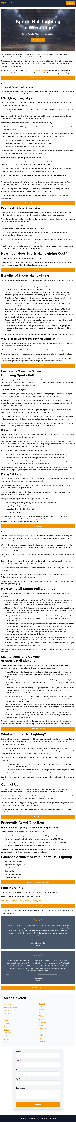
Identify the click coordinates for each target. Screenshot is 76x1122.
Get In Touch (38, 817)
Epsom (6, 1039)
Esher (40, 901)
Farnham (42, 1032)
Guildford (42, 1003)
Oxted (41, 1038)
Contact (70, 3)
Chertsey (27, 901)
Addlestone (5, 901)
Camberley (43, 1013)
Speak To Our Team (38, 728)
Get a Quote (37, 40)
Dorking (41, 1006)
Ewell (6, 1042)
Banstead (42, 1010)
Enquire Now (38, 526)
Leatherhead (8, 1033)
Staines (6, 1020)
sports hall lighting (41, 70)
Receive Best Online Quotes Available (38, 203)
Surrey (6, 1026)
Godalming (43, 1022)
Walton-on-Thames (16, 901)
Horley (41, 1035)
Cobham (34, 901)
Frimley (41, 1016)
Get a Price (38, 270)
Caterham (42, 1029)
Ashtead (6, 1036)
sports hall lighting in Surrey (19, 536)
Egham (6, 1023)
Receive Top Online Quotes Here (38, 906)
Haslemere (43, 1041)
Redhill (41, 1025)
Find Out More (38, 365)
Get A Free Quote (38, 987)
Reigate (41, 1019)
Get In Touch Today (38, 78)
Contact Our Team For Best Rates (38, 882)
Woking (6, 1029)
